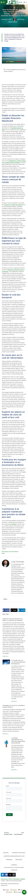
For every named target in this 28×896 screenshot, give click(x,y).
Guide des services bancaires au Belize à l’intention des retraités (13, 619)
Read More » (6, 656)
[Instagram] (14, 875)
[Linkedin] (2, 875)
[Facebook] (6, 875)
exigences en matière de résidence (13, 204)
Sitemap (22, 879)
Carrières (14, 865)
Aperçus (9, 859)
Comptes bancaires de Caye (14, 856)
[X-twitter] (10, 875)
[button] (1, 2)
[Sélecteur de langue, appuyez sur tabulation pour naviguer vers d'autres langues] (25, 2)
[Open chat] (24, 892)
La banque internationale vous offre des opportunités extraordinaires (18, 740)
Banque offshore (13, 21)
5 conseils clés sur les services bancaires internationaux (18, 662)
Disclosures (16, 879)
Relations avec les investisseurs (14, 867)
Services (18, 859)
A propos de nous (18, 852)
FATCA (10, 879)
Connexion (14, 870)
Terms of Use (4, 879)
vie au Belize (13, 524)
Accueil (6, 852)
